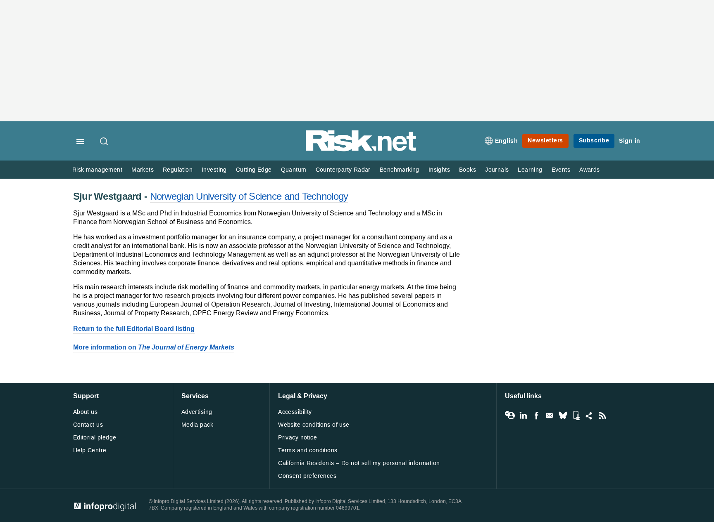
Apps (576, 415)
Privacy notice (297, 438)
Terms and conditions (307, 450)
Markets (142, 169)
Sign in (629, 141)
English (506, 141)
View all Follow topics (510, 415)
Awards (589, 169)
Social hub (589, 415)
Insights (439, 169)
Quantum (294, 169)
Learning (530, 169)
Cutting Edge (254, 169)
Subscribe (594, 140)
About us (85, 412)
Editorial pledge (95, 438)
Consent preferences (307, 476)
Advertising (196, 412)
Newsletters (545, 140)
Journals (497, 169)
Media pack (197, 425)
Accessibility (295, 412)
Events (561, 169)
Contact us (88, 425)
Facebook (536, 415)
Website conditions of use (314, 425)
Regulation (178, 169)
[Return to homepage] (361, 149)
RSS (602, 415)
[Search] (104, 142)
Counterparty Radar (343, 169)
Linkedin (523, 415)
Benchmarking (399, 169)
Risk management (97, 169)
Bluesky (563, 415)
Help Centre (90, 450)
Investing (214, 169)
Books (467, 169)
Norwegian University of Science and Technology (249, 196)
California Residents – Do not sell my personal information (359, 463)
